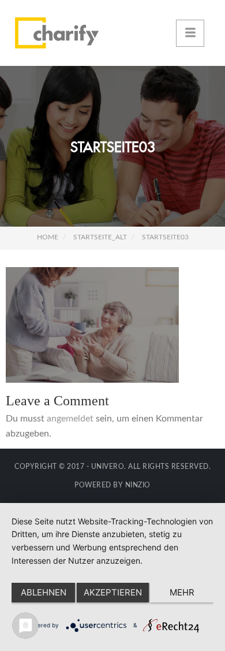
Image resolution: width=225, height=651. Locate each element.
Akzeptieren (113, 592)
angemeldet (70, 418)
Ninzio (138, 485)
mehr (182, 592)
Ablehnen (43, 592)
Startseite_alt (100, 237)
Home (47, 237)
